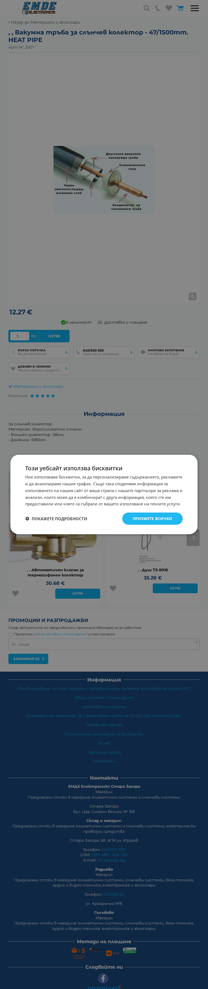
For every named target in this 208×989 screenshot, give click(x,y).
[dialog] (103, 494)
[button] (56, 519)
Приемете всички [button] (153, 518)
